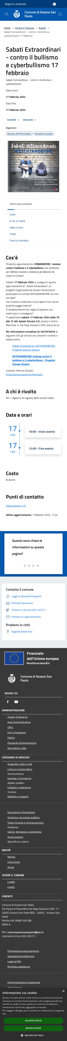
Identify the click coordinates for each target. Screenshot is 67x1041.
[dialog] (33, 1014)
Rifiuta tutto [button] (33, 1028)
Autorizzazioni (15, 837)
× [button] (63, 991)
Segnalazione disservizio (20, 956)
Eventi (42, 28)
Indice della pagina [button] (21, 204)
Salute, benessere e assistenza (24, 832)
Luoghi (11, 882)
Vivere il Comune (25, 28)
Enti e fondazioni (16, 732)
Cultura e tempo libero (19, 769)
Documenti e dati (16, 748)
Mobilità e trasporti (18, 796)
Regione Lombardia (15, 4)
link (4, 1013)
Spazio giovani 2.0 (16, 506)
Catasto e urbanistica (19, 787)
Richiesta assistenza (18, 967)
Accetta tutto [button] (33, 1020)
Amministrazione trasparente (23, 982)
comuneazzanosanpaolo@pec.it (25, 932)
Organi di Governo (17, 717)
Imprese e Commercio (19, 778)
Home (7, 28)
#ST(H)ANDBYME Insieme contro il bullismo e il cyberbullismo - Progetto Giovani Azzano (33, 360)
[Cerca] (60, 14)
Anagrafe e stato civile (19, 764)
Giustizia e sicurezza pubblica (23, 817)
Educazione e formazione (21, 812)
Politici (11, 738)
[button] (33, 1035)
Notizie (11, 857)
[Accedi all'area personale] (54, 4)
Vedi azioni (28, 120)
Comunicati (13, 862)
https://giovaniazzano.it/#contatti (24, 374)
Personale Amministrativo (21, 743)
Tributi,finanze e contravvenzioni (25, 823)
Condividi (11, 120)
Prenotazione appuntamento (23, 951)
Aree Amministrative (19, 722)
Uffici (10, 727)
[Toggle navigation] (6, 14)
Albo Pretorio (14, 988)
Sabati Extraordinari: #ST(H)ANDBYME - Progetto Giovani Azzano (34, 348)
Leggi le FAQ (14, 961)
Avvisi (10, 867)
